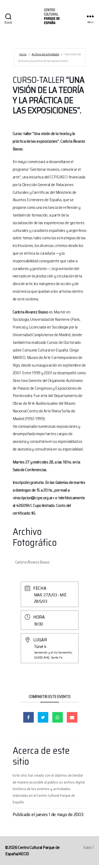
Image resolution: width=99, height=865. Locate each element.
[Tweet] (43, 717)
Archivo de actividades (45, 54)
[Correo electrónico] (72, 717)
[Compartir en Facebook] (28, 717)
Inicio (23, 54)
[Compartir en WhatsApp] (57, 717)
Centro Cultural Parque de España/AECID (32, 850)
